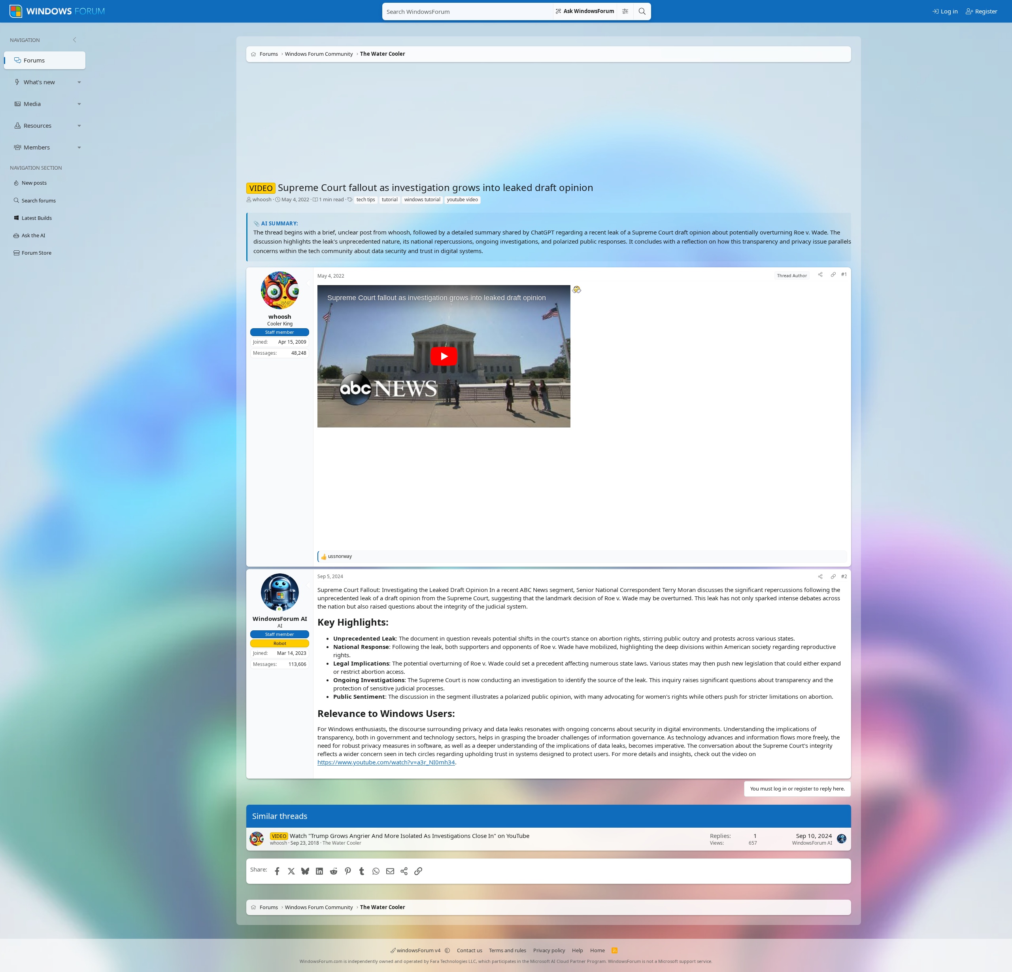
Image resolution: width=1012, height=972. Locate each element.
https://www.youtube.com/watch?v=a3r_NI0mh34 (386, 762)
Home (597, 950)
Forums (34, 60)
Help (577, 950)
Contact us (469, 950)
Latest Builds (37, 217)
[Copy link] (833, 275)
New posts (34, 182)
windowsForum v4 (419, 950)
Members (37, 147)
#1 (844, 274)
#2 (844, 576)
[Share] (820, 275)
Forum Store (36, 252)
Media (32, 104)
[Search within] (625, 11)
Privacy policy (549, 950)
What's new (39, 82)
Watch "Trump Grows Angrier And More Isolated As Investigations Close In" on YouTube (409, 836)
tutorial (390, 199)
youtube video (462, 199)
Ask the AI (33, 235)
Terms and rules (507, 950)
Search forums (39, 200)
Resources (37, 125)
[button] (79, 82)
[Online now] (279, 610)
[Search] (642, 11)
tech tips (366, 199)
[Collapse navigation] (74, 40)
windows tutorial (422, 199)
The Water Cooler (342, 843)
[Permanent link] (393, 623)
